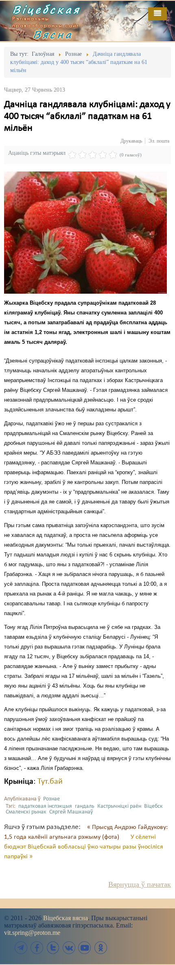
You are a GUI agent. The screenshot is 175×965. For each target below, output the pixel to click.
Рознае (51, 799)
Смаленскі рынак (26, 812)
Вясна (53, 34)
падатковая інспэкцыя (45, 806)
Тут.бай (50, 782)
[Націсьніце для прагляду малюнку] (85, 232)
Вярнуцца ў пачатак (139, 884)
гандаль (84, 806)
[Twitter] (53, 948)
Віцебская (46, 9)
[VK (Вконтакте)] (69, 948)
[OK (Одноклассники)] (100, 948)
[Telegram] (21, 948)
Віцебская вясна (65, 917)
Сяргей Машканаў (71, 812)
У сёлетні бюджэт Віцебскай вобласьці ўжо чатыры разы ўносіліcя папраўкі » (83, 847)
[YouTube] (85, 948)
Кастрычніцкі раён (119, 806)
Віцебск (153, 806)
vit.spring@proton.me (32, 932)
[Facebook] (37, 948)
